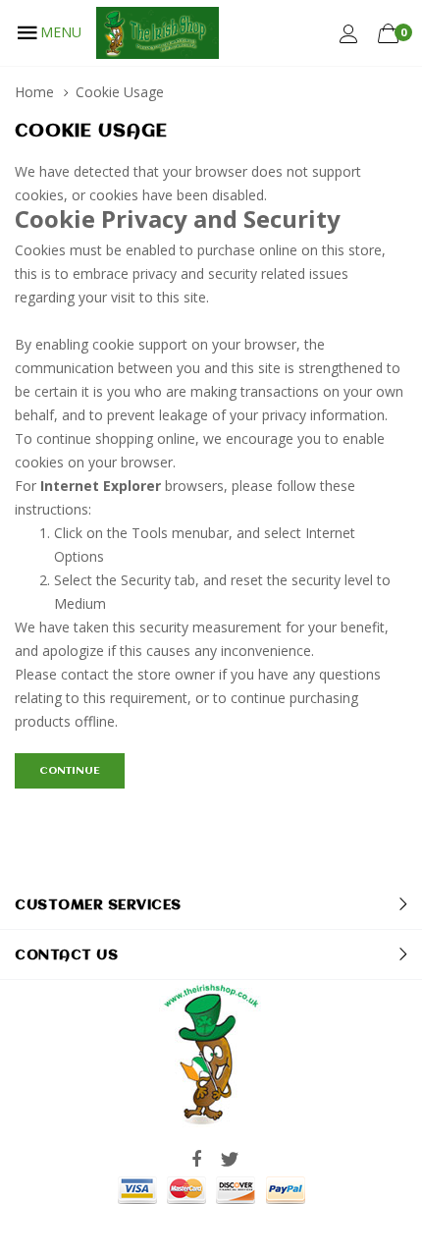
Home (34, 91)
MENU (60, 32)
